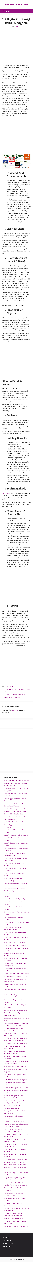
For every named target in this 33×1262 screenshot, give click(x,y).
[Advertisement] (16, 47)
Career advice (9, 686)
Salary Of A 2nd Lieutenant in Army (16, 974)
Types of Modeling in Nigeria (14, 814)
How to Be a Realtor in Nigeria (14, 942)
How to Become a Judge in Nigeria (16, 899)
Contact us (7, 1240)
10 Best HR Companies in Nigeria (15, 1080)
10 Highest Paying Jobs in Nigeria (15, 1160)
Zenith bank (6, 493)
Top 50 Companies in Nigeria (14, 1218)
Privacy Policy (8, 1243)
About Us (6, 1237)
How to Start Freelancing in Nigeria (16, 780)
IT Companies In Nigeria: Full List (15, 977)
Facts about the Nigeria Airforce (15, 1121)
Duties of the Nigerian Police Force (16, 1088)
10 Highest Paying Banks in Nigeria (16, 1043)
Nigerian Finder (16, 4)
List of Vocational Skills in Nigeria (16, 835)
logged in (14, 710)
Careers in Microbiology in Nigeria (16, 1010)
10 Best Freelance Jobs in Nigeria (15, 822)
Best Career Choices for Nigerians (16, 1226)
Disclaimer (7, 1246)
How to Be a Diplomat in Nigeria (15, 945)
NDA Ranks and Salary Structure (15, 1067)
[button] (29, 11)
